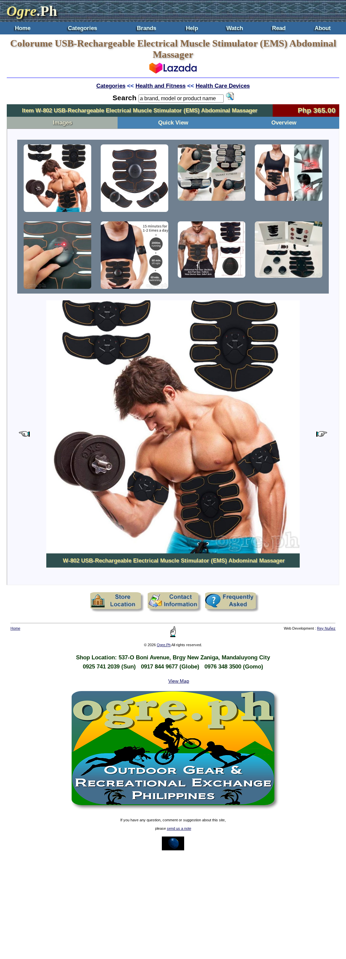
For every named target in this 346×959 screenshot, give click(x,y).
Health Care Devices (223, 85)
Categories (82, 28)
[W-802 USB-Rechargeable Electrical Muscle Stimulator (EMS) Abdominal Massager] (57, 178)
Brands (146, 28)
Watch (234, 28)
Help (192, 28)
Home (22, 28)
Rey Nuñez (326, 628)
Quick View (173, 122)
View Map (178, 681)
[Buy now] (173, 71)
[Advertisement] (173, 904)
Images (62, 122)
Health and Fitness (160, 85)
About (323, 28)
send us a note (179, 828)
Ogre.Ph (164, 645)
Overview (283, 122)
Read (279, 28)
